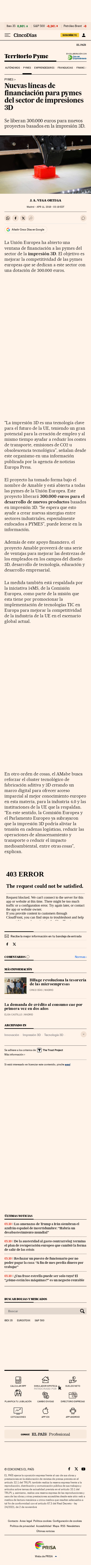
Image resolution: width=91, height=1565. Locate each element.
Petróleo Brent (73, 26)
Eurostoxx (23, 1320)
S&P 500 (39, 26)
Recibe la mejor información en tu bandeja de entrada (46, 936)
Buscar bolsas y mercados (25, 1299)
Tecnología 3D (53, 1035)
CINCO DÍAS (36, 990)
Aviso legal (26, 1521)
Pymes (27, 67)
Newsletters (73, 1526)
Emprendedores (44, 67)
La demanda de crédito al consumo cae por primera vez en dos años (43, 1007)
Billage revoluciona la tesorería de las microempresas (58, 982)
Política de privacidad (22, 1526)
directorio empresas (73, 1401)
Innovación (11, 1035)
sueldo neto (72, 1386)
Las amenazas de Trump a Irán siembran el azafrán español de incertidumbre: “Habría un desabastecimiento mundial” (41, 1228)
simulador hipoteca (45, 1386)
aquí (67, 1064)
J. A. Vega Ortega (45, 200)
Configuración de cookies (67, 1521)
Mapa (56, 1526)
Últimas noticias (18, 1216)
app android (73, 1417)
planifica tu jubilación (18, 1401)
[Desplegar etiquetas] (84, 1034)
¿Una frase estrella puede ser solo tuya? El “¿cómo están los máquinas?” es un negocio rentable (44, 1278)
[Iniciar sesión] (84, 35)
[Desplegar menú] (7, 35)
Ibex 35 (11, 26)
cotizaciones (18, 1417)
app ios (45, 1417)
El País (81, 44)
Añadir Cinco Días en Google (28, 229)
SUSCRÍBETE (70, 35)
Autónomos (12, 67)
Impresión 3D (32, 1035)
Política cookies (42, 1521)
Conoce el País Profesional (45, 1434)
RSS (63, 1526)
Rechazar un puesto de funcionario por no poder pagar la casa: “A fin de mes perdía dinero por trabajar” (43, 1262)
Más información (13, 1054)
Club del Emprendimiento (75, 57)
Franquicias (65, 67)
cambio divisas (45, 1401)
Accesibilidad (43, 1526)
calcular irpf (18, 1386)
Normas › (81, 957)
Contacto (13, 1521)
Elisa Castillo (13, 1014)
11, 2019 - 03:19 (50, 206)
